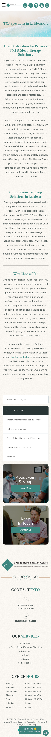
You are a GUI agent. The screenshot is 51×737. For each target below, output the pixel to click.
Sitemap (32, 724)
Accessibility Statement (37, 722)
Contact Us (25, 530)
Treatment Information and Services (24, 419)
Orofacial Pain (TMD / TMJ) (20, 447)
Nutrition (11, 456)
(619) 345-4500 (25, 621)
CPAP (26, 655)
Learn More (26, 488)
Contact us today (20, 357)
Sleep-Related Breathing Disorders (26, 647)
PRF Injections (26, 663)
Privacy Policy (21, 724)
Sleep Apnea (26, 651)
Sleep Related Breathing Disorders (23, 438)
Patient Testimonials (16, 429)
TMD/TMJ (26, 643)
